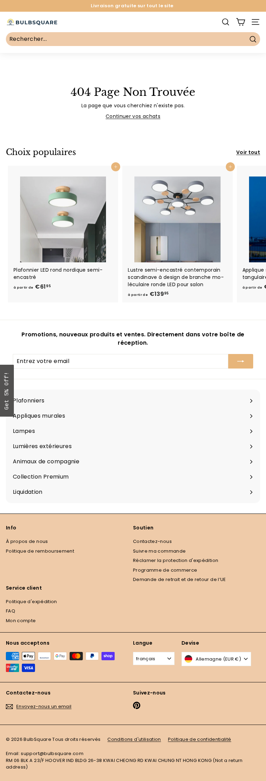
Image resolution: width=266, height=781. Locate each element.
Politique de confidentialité (199, 739)
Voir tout (248, 152)
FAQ (10, 611)
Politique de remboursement (40, 551)
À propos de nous (27, 541)
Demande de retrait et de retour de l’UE (179, 579)
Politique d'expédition (31, 601)
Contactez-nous (152, 541)
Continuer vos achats (133, 116)
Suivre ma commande (159, 551)
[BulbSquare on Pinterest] (136, 705)
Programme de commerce (165, 570)
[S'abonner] (240, 361)
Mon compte (21, 620)
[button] (7, 391)
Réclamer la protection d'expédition (175, 560)
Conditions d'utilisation (134, 739)
